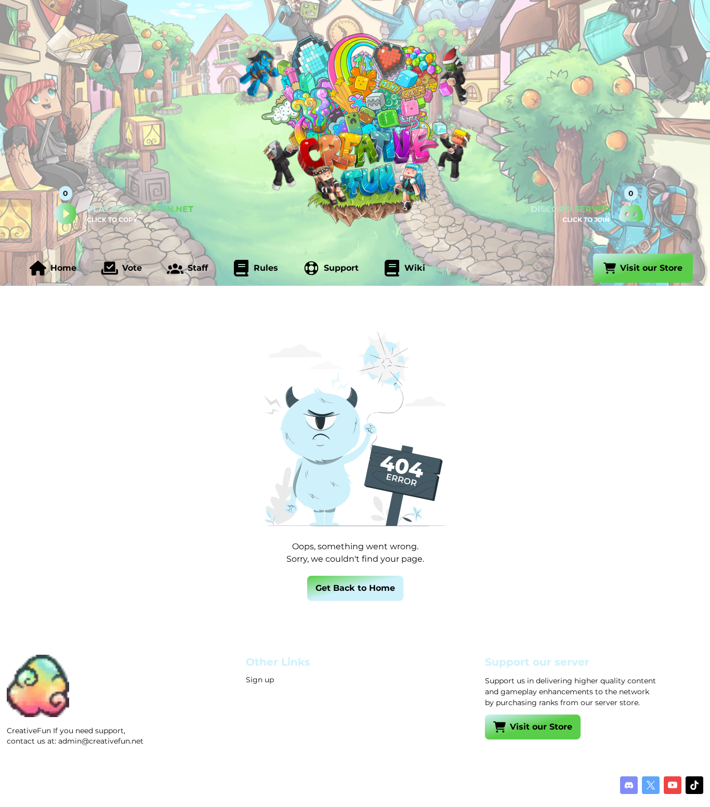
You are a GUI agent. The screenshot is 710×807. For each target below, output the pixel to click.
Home (63, 268)
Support (341, 268)
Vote (132, 268)
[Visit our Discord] (629, 785)
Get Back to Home (355, 588)
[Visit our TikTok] (694, 785)
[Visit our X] (651, 785)
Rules (266, 268)
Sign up (260, 679)
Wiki (414, 268)
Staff (198, 268)
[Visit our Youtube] (672, 785)
